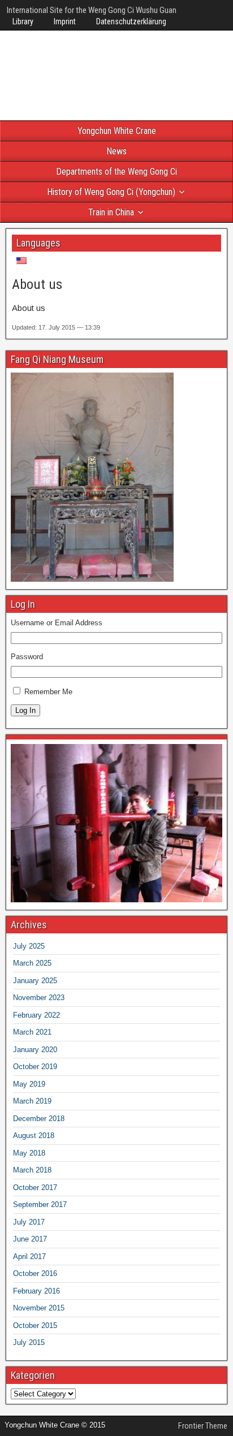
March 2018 (32, 1170)
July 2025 (29, 946)
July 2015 (29, 1342)
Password (27, 656)
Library (22, 21)
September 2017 (40, 1204)
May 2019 (29, 1084)
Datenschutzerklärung (131, 21)
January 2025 (35, 980)
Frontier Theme (202, 1426)
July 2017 (29, 1222)
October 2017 (35, 1187)
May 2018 (29, 1153)
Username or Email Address (56, 622)
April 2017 (29, 1256)
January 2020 (35, 1049)
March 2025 (32, 963)
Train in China (111, 212)
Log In (25, 710)
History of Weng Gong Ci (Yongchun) (111, 192)
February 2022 (36, 1015)
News (116, 151)
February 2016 (36, 1291)
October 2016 (35, 1273)
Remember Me (48, 691)
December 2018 (38, 1118)
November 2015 (38, 1308)
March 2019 (32, 1101)
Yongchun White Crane (116, 131)
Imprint (65, 21)
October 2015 (35, 1325)
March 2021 (32, 1032)
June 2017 (30, 1239)
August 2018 (33, 1135)
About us (37, 284)
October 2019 (35, 1066)
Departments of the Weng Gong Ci (116, 171)
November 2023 (38, 997)
